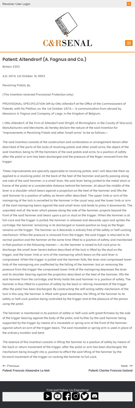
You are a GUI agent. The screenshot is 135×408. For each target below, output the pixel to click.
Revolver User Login (16, 4)
